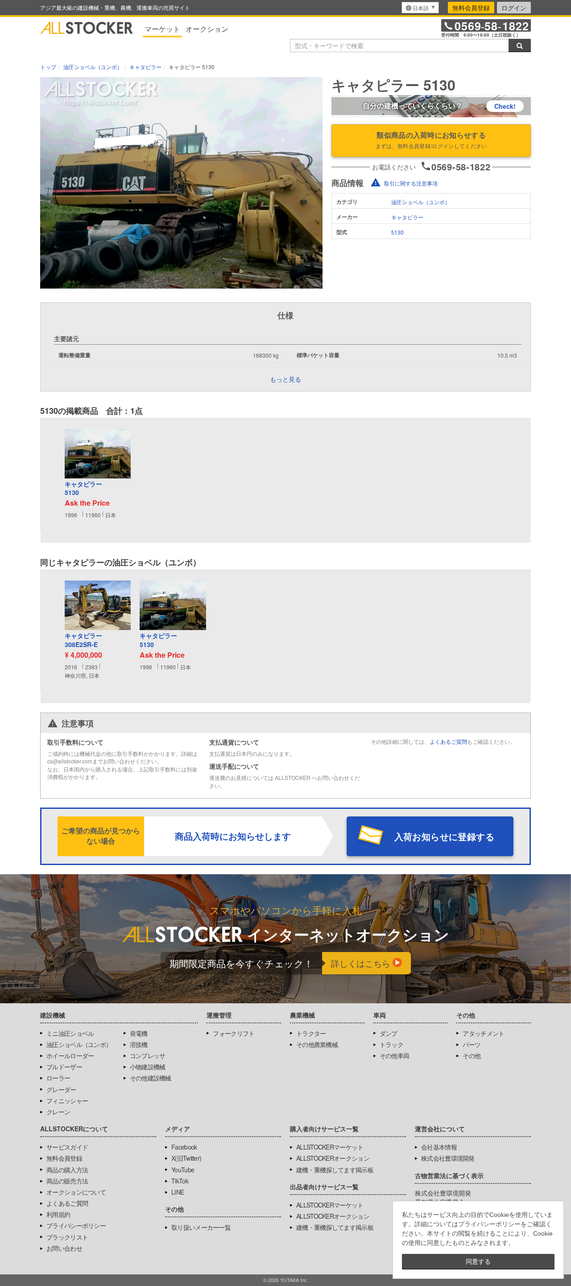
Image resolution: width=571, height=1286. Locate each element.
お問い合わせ (64, 1248)
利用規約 (58, 1214)
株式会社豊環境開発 (448, 1158)
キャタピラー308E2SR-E (83, 640)
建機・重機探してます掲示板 (334, 1169)
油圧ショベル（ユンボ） (420, 202)
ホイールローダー (70, 1055)
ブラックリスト (67, 1236)
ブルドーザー (64, 1066)
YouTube (182, 1169)
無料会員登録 (471, 7)
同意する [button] (478, 1261)
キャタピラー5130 (83, 488)
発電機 (139, 1033)
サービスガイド (67, 1146)
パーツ (471, 1044)
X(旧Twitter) (186, 1158)
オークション (207, 29)
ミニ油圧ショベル (70, 1033)
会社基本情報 (439, 1146)
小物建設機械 (148, 1066)
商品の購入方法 (67, 1169)
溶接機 (139, 1044)
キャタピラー (407, 217)
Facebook (184, 1146)
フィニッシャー (67, 1100)
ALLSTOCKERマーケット (330, 1146)
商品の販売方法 (67, 1180)
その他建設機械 (150, 1077)
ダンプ (388, 1033)
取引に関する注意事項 (411, 183)
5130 (397, 232)
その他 (471, 1055)
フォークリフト (233, 1033)
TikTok (179, 1180)
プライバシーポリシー (76, 1225)
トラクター (311, 1033)
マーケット (162, 29)
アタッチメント (483, 1033)
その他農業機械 (317, 1044)
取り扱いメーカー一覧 (201, 1227)
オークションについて (76, 1191)
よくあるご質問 (448, 741)
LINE (177, 1191)
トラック (391, 1044)
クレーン (58, 1111)
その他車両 (395, 1055)
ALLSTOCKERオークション (332, 1158)
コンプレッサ (148, 1055)
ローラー (58, 1077)
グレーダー (61, 1089)
